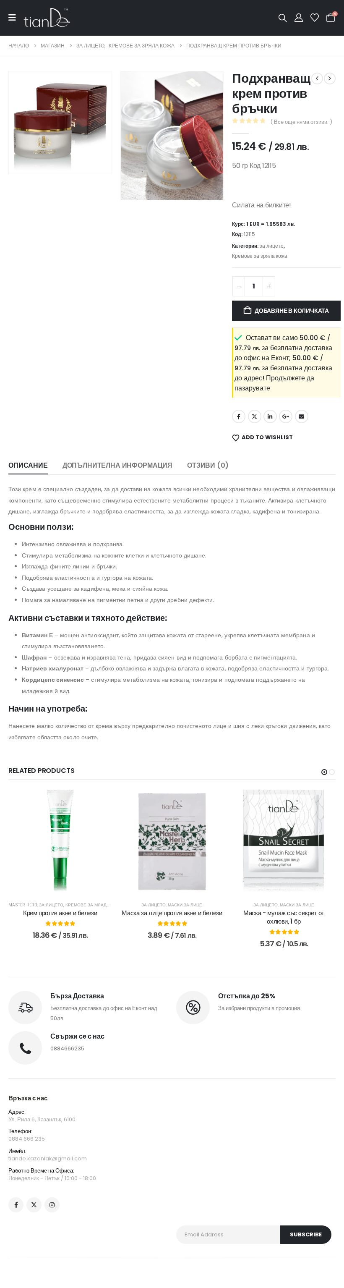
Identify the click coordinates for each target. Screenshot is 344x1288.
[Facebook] (15, 1204)
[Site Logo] (46, 17)
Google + (285, 416)
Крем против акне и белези (60, 912)
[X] (34, 1204)
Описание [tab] (28, 465)
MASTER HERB (22, 905)
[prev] (317, 78)
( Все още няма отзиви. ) (301, 122)
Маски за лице (185, 905)
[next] (330, 78)
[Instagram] (52, 1204)
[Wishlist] (315, 18)
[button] (283, 18)
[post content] (60, 841)
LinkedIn (270, 416)
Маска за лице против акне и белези (172, 912)
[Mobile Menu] (15, 17)
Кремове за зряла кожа (259, 255)
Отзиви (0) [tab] (207, 465)
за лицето (272, 245)
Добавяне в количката (292, 310)
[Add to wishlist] (99, 802)
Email (301, 416)
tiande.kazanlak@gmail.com (47, 1158)
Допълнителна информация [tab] (117, 465)
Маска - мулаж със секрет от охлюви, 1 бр (283, 917)
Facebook (238, 416)
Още (290, 885)
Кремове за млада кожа (94, 905)
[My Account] (299, 18)
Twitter (254, 416)
